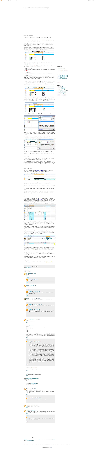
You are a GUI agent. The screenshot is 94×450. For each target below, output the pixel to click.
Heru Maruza (30, 279)
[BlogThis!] (35, 266)
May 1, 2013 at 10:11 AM (37, 309)
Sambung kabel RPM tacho (61, 88)
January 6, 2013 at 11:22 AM (36, 319)
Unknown (27, 273)
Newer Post (25, 439)
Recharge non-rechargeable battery (62, 95)
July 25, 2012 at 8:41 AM (32, 285)
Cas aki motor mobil (60, 86)
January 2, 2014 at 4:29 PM (34, 383)
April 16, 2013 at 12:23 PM (30, 325)
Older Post (53, 439)
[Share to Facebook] (36, 266)
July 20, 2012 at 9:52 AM (37, 279)
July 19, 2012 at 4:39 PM (32, 273)
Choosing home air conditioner (62, 92)
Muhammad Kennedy (29, 319)
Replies (28, 277)
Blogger (51, 447)
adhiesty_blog (28, 378)
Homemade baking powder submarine (63, 70)
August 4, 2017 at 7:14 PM (32, 388)
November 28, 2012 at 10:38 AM (38, 304)
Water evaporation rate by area (62, 94)
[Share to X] (36, 266)
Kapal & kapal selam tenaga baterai (62, 78)
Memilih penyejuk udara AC (61, 89)
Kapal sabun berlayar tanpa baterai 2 (63, 76)
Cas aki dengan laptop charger (62, 87)
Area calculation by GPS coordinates (63, 93)
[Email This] (34, 266)
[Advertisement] (47, 22)
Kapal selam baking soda (61, 77)
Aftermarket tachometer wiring (62, 91)
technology (29, 267)
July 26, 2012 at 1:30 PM (37, 291)
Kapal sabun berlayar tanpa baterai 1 (63, 75)
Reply (27, 275)
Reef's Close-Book (28, 298)
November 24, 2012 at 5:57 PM (36, 298)
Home (39, 439)
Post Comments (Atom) (30, 440)
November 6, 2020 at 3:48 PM (33, 410)
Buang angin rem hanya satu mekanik (63, 90)
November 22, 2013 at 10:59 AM (34, 378)
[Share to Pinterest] (37, 266)
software (27, 267)
